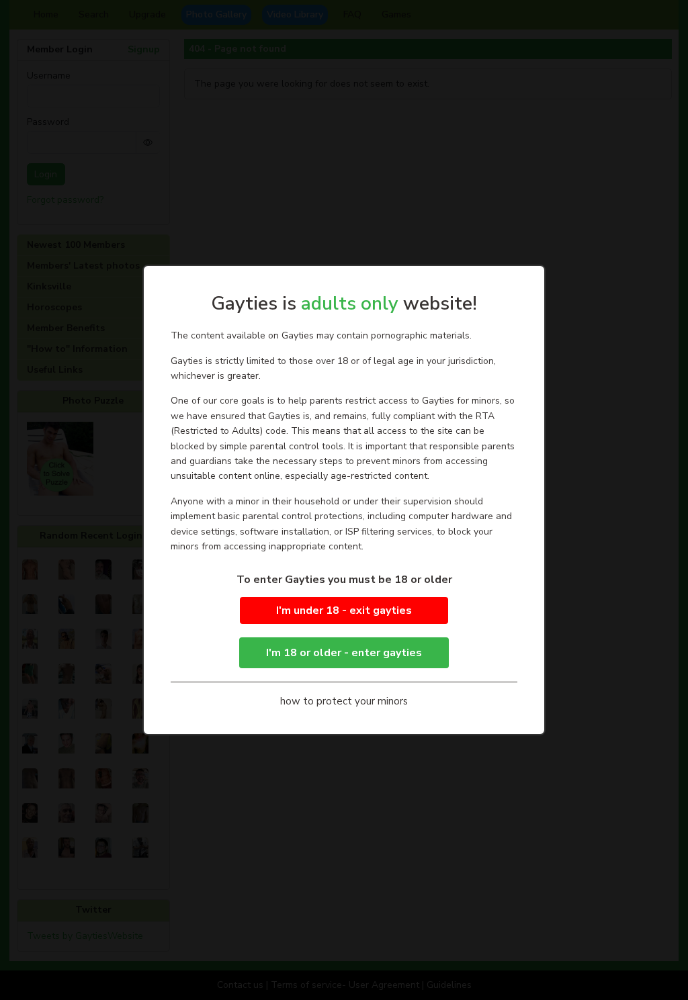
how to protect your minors (344, 701)
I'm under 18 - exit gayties (344, 610)
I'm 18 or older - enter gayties (344, 652)
